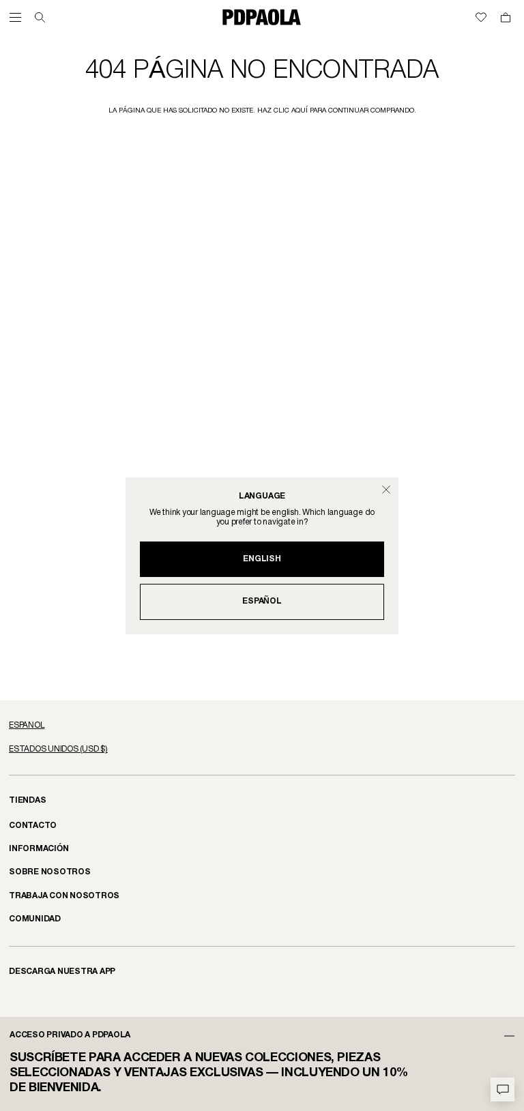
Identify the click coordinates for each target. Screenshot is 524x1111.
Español (261, 601)
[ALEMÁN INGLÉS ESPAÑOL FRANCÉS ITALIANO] (262, 725)
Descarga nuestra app (62, 971)
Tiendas (27, 800)
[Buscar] (40, 17)
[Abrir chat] (502, 1089)
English (261, 559)
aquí (299, 111)
